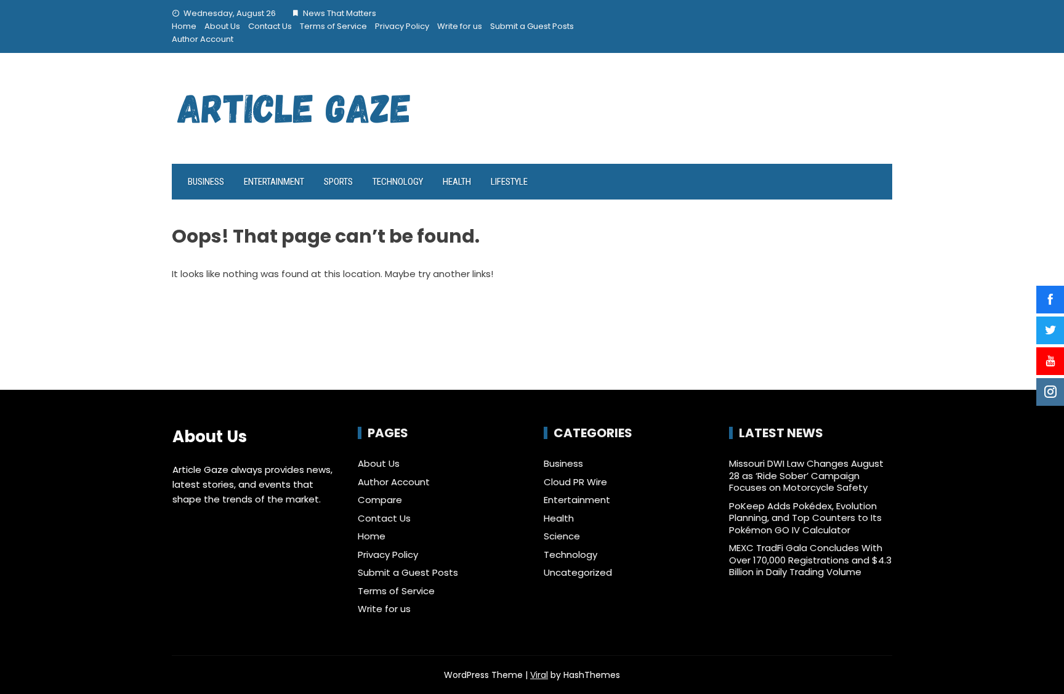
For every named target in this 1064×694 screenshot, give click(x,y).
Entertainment (274, 181)
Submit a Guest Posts (532, 26)
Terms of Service (333, 26)
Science (562, 536)
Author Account (202, 39)
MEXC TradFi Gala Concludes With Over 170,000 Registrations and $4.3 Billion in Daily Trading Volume (810, 559)
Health (457, 181)
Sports (338, 181)
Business (206, 181)
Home (184, 26)
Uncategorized (578, 573)
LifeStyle (509, 181)
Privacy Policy (402, 26)
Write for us (459, 26)
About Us (222, 26)
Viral (539, 675)
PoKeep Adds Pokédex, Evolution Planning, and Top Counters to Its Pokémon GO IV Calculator (805, 517)
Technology (398, 181)
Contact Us (270, 26)
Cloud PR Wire (575, 482)
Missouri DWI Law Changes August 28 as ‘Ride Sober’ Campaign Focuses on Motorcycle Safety (806, 475)
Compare (380, 499)
